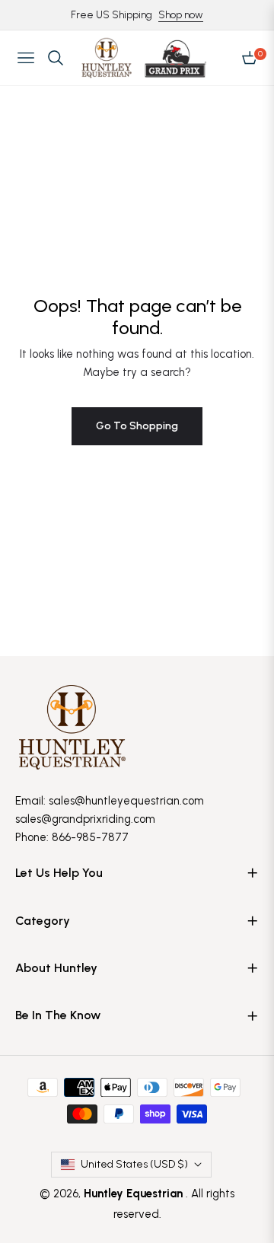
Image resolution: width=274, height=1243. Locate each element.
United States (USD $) (134, 1164)
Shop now (180, 15)
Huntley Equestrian (135, 1193)
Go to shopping (137, 425)
